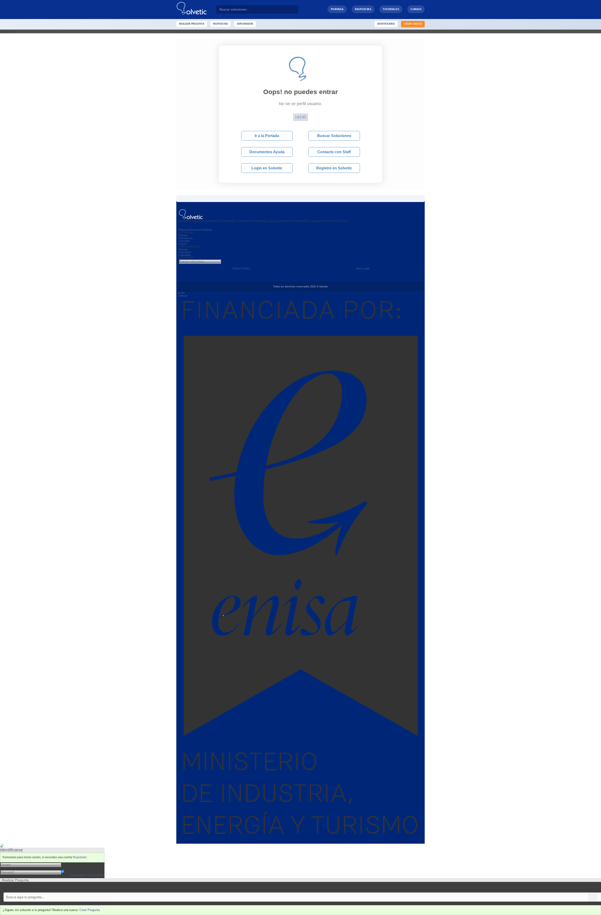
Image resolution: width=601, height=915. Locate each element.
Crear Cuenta (413, 24)
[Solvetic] (196, 9)
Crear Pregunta (89, 910)
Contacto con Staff (334, 152)
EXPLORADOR (245, 24)
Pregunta (184, 229)
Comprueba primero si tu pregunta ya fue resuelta (37, 887)
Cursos (416, 9)
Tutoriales (391, 9)
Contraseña (69, 868)
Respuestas (363, 9)
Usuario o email (72, 864)
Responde (195, 229)
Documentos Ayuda (267, 152)
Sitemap (183, 249)
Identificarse (386, 24)
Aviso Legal (362, 268)
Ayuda (181, 292)
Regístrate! (80, 857)
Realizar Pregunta (191, 24)
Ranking (207, 229)
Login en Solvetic (266, 168)
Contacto (182, 295)
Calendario (185, 255)
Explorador (185, 252)
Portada (337, 9)
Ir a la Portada (267, 136)
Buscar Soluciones (334, 136)
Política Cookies (241, 268)
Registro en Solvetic (334, 168)
